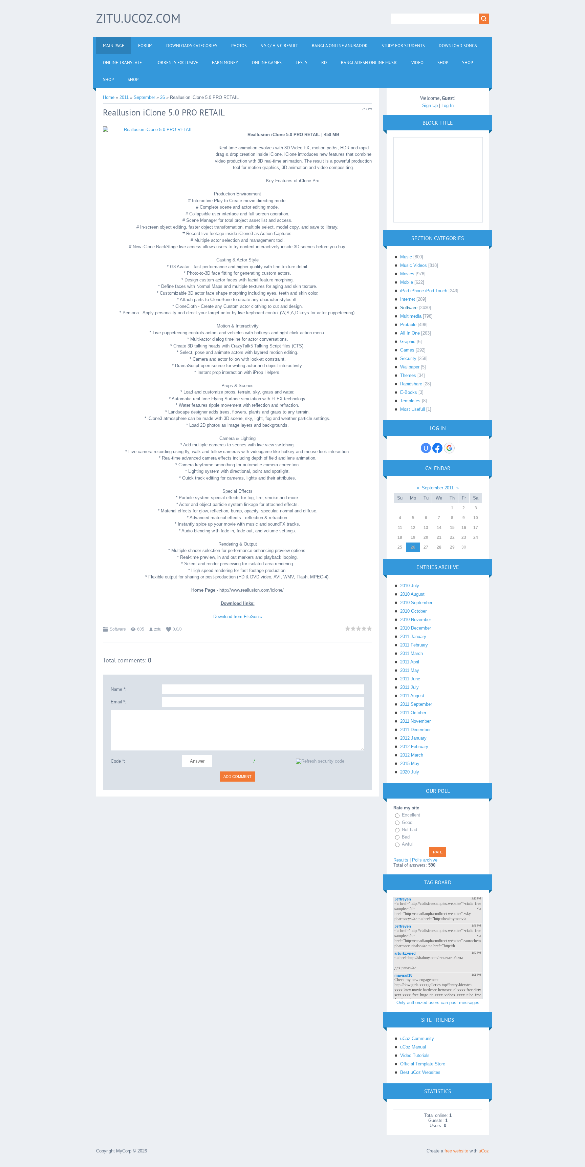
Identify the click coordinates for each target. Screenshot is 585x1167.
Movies (407, 273)
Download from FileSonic (237, 616)
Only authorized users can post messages (437, 1002)
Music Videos (413, 265)
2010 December (415, 628)
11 (400, 527)
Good (407, 822)
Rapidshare (411, 383)
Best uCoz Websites (420, 1072)
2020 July (409, 772)
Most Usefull (412, 409)
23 (463, 537)
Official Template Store (422, 1063)
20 (426, 537)
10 (475, 517)
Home (108, 97)
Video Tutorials (415, 1055)
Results (400, 860)
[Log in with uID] (426, 448)
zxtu (157, 629)
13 (426, 527)
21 (439, 537)
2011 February (414, 645)
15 (452, 527)
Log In (447, 105)
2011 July (409, 687)
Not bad (409, 829)
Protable (408, 324)
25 (399, 547)
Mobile (406, 282)
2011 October (413, 712)
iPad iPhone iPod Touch (423, 290)
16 (463, 527)
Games (407, 350)
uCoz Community (417, 1038)
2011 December (415, 729)
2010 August (412, 594)
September (144, 97)
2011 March (411, 653)
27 (426, 547)
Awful (407, 844)
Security (408, 358)
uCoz (484, 1150)
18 (399, 537)
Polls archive (424, 860)
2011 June (410, 678)
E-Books (408, 392)
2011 (124, 97)
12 (413, 527)
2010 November (415, 619)
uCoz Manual (413, 1046)
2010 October (413, 611)
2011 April (409, 661)
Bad (406, 837)
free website (456, 1150)
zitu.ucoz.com (138, 18)
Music (406, 256)
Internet (407, 299)
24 (475, 537)
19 (413, 537)
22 (452, 537)
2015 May (409, 763)
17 (475, 527)
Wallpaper (409, 366)
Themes (408, 375)
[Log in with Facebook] (437, 448)
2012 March (411, 755)
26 (162, 97)
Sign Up (430, 105)
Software (118, 629)
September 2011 (438, 487)
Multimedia (410, 316)
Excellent (411, 815)
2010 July (409, 585)
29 (452, 547)
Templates (410, 400)
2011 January (413, 636)
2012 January (413, 738)
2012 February (414, 746)
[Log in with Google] (449, 448)
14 (439, 527)
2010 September (416, 602)
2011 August (412, 695)
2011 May (409, 670)
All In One (410, 333)
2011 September (416, 704)
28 (439, 547)
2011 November (415, 721)
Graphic (407, 341)
